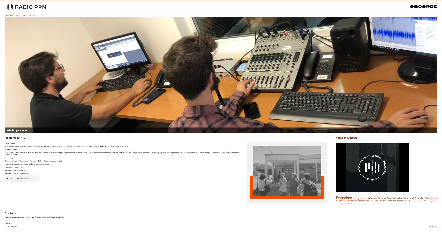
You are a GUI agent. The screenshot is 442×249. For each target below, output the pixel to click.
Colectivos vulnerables (416, 201)
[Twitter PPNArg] (431, 6)
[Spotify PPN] (420, 6)
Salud (427, 198)
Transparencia (432, 201)
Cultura (375, 200)
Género (373, 198)
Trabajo (405, 201)
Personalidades (394, 198)
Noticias (400, 201)
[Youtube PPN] (435, 6)
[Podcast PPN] (416, 6)
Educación (352, 200)
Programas (9, 15)
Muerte (389, 200)
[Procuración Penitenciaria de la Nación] (412, 6)
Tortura (433, 198)
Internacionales (365, 200)
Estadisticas (341, 200)
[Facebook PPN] (424, 6)
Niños (395, 201)
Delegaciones (360, 198)
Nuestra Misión (21, 15)
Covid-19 (382, 200)
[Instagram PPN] (428, 6)
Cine (425, 201)
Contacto (32, 15)
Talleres (382, 198)
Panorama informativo (413, 198)
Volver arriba (433, 226)
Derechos (344, 197)
